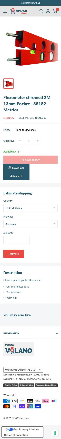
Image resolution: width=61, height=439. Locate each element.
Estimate (13, 253)
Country (8, 200)
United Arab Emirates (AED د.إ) (20, 369)
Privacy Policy (26, 385)
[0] (55, 11)
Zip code (8, 232)
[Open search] (41, 11)
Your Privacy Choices (26, 429)
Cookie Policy (11, 385)
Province (8, 216)
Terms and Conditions (46, 385)
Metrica (8, 117)
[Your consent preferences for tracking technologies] (55, 433)
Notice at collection (16, 435)
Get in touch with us (30, 2)
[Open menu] (5, 11)
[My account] (48, 11)
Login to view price (26, 130)
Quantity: (8, 140)
